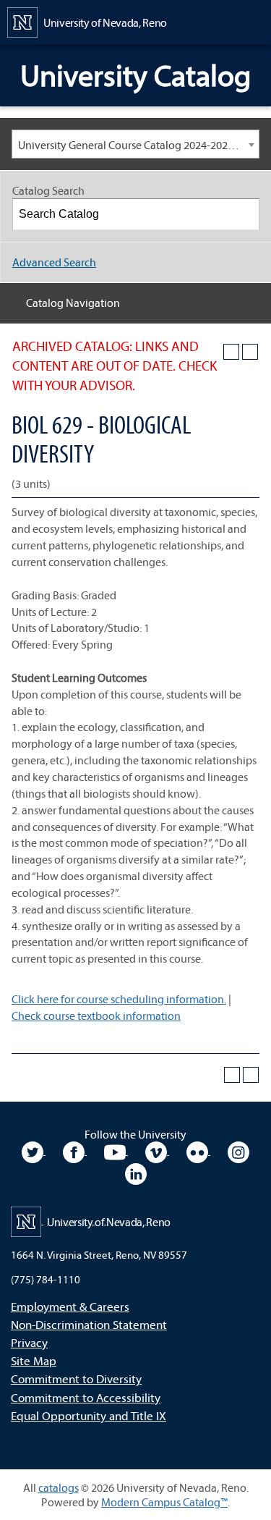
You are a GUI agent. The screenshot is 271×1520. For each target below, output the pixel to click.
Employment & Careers (70, 1306)
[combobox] (135, 144)
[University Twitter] (34, 1150)
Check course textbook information (96, 1015)
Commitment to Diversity (76, 1378)
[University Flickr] (198, 1150)
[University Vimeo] (157, 1150)
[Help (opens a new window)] (250, 352)
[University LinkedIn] (136, 1172)
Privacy (29, 1342)
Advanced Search (54, 262)
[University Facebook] (75, 1150)
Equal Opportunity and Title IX (88, 1415)
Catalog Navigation (73, 302)
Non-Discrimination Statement (89, 1324)
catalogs (58, 1487)
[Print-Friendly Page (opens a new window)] (231, 352)
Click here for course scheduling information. (119, 999)
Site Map (33, 1360)
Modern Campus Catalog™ (164, 1502)
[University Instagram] (238, 1150)
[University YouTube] (116, 1150)
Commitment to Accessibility (85, 1397)
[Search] (244, 214)
